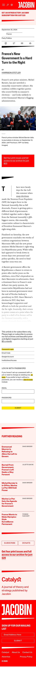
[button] (3, 5)
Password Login (8, 349)
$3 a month (7, 342)
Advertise (6, 657)
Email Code (6, 353)
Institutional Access (9, 360)
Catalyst (5, 652)
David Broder (27, 446)
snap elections (22, 196)
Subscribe (9, 543)
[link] (11, 5)
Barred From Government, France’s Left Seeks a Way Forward (8, 470)
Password (7, 398)
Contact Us (27, 652)
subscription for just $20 (13, 16)
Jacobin (25, 13)
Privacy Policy (26, 657)
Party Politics (7, 38)
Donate (26, 543)
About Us (16, 652)
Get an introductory (12, 13)
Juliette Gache (27, 464)
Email (4, 388)
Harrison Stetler (11, 73)
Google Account (8, 357)
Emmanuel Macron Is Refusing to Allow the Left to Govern (9, 452)
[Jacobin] (26, 4)
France (9, 34)
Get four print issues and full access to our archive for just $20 (16, 161)
